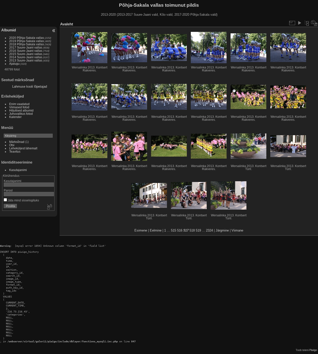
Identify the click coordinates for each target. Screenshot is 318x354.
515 (173, 230)
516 (179, 230)
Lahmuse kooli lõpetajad (29, 86)
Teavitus (14, 151)
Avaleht (66, 24)
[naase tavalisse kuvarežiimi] (307, 23)
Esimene (140, 230)
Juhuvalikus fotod (21, 113)
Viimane (237, 230)
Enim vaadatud (19, 104)
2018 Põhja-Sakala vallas (26, 44)
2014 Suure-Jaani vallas (25, 57)
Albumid (8, 30)
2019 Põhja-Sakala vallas (26, 41)
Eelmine (155, 230)
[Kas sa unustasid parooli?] (49, 207)
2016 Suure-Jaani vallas (25, 50)
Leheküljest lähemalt (23, 148)
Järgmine (222, 230)
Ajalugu (14, 63)
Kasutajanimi (18, 170)
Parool (8, 190)
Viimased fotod (19, 107)
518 (192, 230)
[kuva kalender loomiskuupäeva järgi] (314, 23)
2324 (209, 230)
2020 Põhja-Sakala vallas (26, 37)
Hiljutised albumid (21, 110)
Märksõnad (16, 141)
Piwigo (313, 350)
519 (198, 230)
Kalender (15, 116)
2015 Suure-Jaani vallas (25, 54)
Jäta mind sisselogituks (23, 200)
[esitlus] (299, 23)
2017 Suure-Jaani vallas (25, 47)
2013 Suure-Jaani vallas (25, 60)
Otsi (11, 145)
